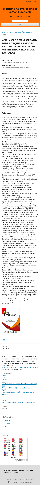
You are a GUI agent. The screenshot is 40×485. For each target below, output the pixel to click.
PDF (6, 340)
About (28, 16)
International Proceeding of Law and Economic (20, 10)
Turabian (5, 394)
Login (35, 1)
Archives (19, 16)
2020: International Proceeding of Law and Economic (18, 32)
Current (11, 16)
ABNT (4, 375)
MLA (3, 386)
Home (4, 30)
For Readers (7, 421)
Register (28, 1)
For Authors (6, 424)
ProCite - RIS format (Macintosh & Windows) (17, 388)
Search (20, 25)
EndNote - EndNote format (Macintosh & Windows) (19, 384)
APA (3, 378)
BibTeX (4, 380)
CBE (3, 382)
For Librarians (7, 427)
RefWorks (5, 390)
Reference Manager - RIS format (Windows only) (18, 392)
